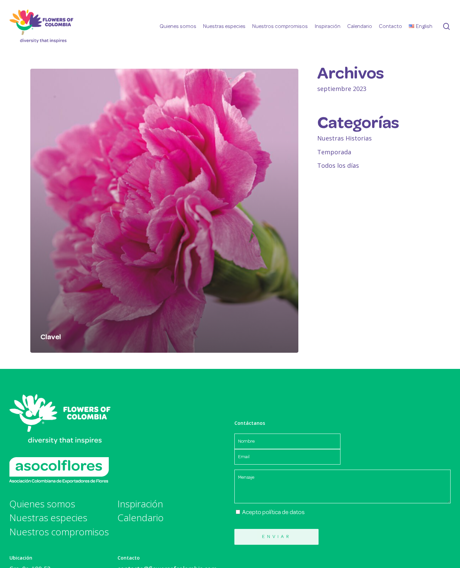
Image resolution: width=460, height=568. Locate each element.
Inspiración (140, 504)
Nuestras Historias (344, 138)
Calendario (141, 518)
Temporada (334, 152)
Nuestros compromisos (59, 532)
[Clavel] (164, 211)
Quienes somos (42, 504)
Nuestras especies (48, 518)
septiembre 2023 (341, 89)
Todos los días (338, 165)
